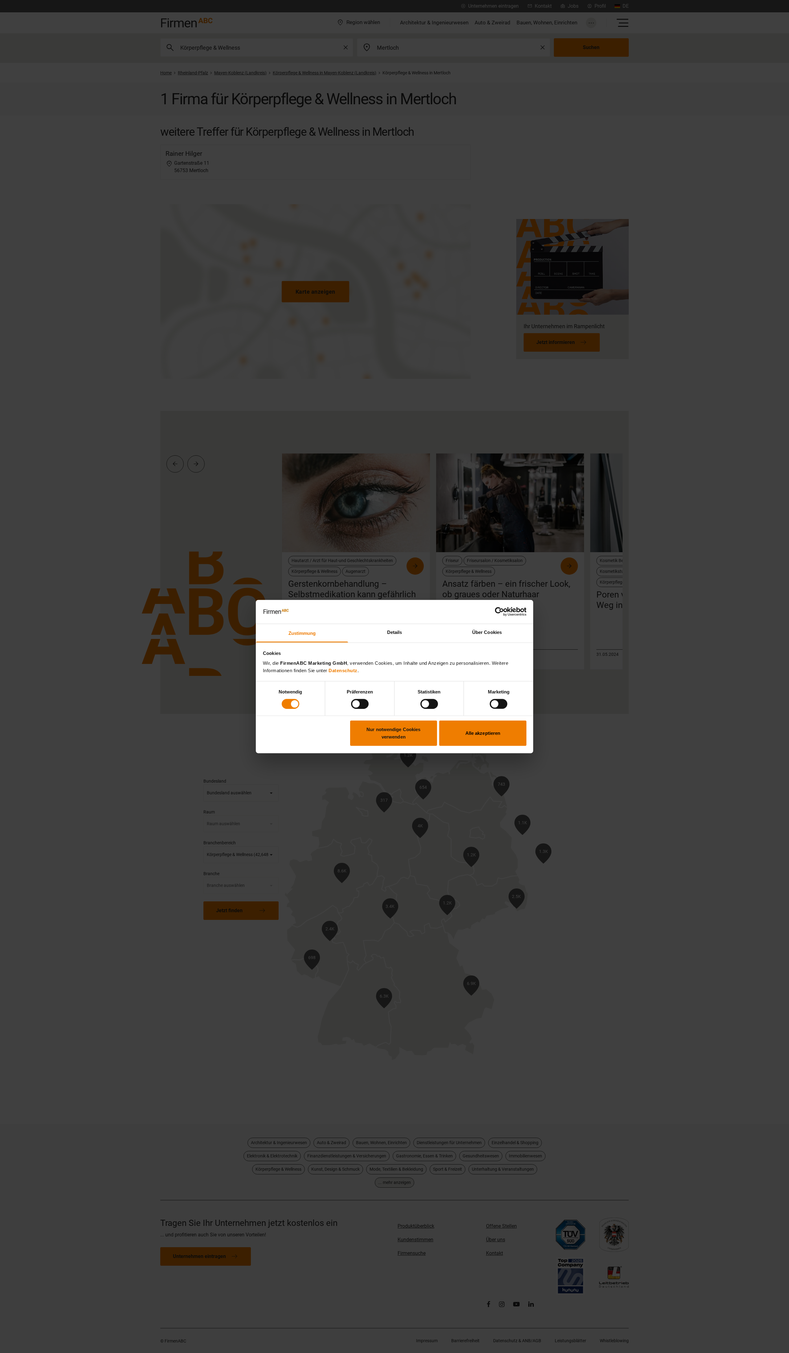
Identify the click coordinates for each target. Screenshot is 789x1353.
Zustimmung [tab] (302, 633)
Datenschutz (343, 670)
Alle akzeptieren (483, 733)
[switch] (360, 704)
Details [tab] (394, 632)
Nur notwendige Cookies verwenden (393, 733)
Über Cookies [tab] (487, 632)
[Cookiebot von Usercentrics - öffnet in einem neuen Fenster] (499, 611)
